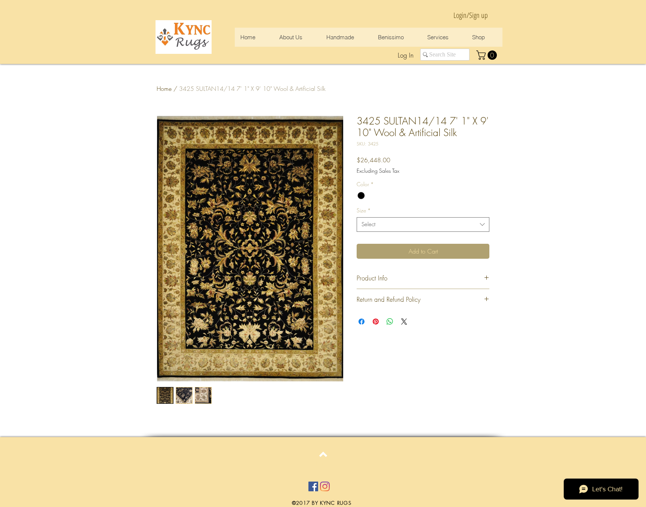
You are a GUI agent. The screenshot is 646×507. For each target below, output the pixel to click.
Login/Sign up (470, 15)
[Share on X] (404, 321)
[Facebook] (313, 486)
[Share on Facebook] (361, 321)
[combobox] (423, 224)
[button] (487, 55)
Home (164, 88)
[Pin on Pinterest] (375, 321)
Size (364, 210)
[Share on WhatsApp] (389, 321)
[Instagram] (325, 486)
